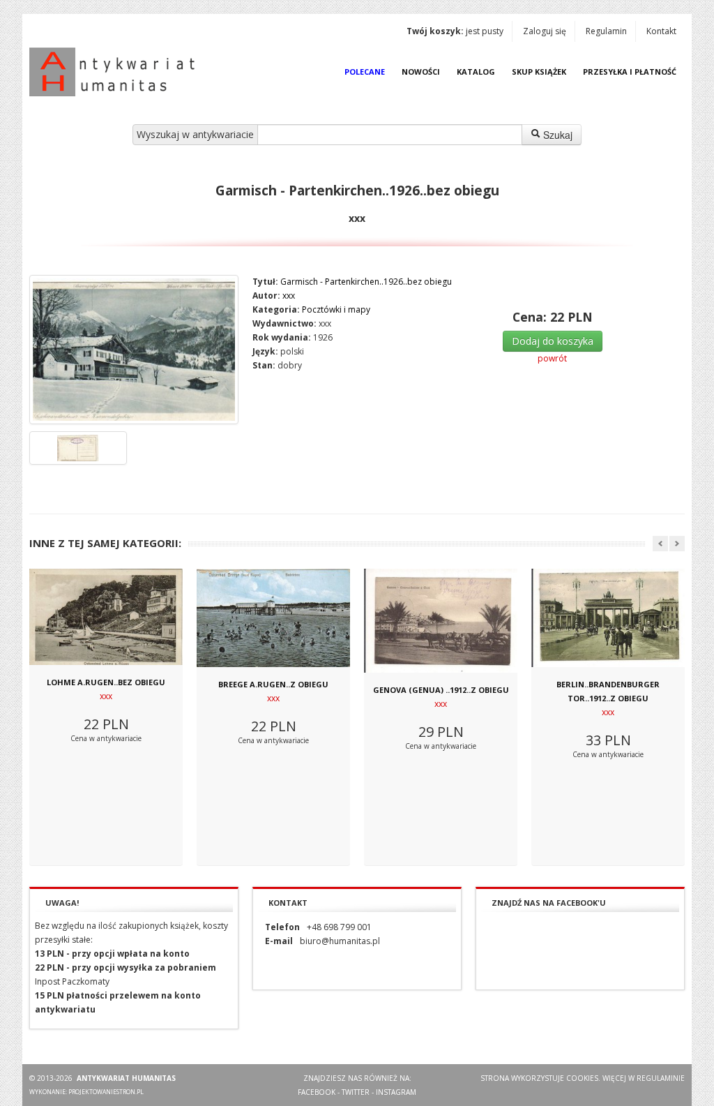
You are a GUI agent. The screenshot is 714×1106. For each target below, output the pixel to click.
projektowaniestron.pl (106, 1092)
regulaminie (661, 1078)
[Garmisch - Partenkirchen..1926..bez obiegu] (133, 349)
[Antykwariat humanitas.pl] (115, 71)
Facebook (316, 1092)
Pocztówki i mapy (336, 309)
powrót (552, 358)
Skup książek (539, 71)
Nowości (421, 71)
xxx (288, 295)
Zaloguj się (544, 31)
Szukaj (556, 135)
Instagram (396, 1092)
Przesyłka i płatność (629, 71)
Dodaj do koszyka (552, 341)
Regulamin (606, 31)
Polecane (364, 71)
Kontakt (661, 31)
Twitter (356, 1092)
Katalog (476, 71)
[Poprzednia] (660, 543)
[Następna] (677, 543)
